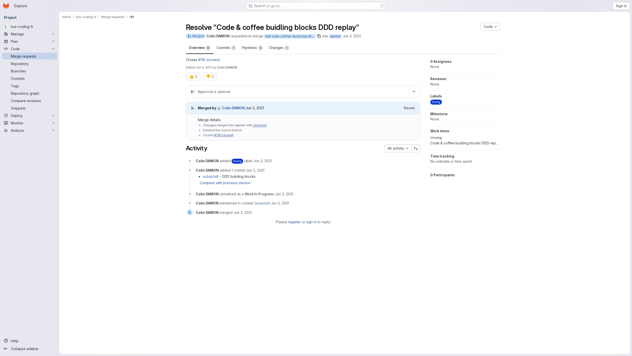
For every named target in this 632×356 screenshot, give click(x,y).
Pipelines (251, 47)
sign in (311, 222)
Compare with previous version (225, 183)
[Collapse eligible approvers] (414, 92)
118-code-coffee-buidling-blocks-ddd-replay (290, 36)
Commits (225, 47)
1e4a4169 (260, 125)
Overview (199, 47)
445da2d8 (210, 176)
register (294, 222)
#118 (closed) (209, 60)
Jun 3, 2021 (352, 36)
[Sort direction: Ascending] (416, 148)
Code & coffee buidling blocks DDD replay (464, 143)
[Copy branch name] (319, 36)
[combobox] (398, 148)
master (335, 36)
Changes (278, 47)
